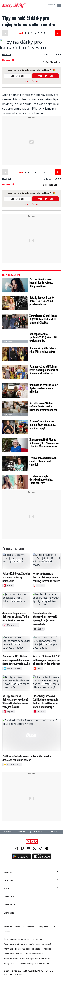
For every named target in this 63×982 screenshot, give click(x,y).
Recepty (54, 832)
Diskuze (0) (8, 60)
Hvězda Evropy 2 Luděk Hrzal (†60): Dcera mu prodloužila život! (41, 300)
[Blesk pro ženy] (14, 7)
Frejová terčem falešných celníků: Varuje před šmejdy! (43, 461)
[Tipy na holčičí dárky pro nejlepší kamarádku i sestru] (31, 47)
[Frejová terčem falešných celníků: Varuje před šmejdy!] (15, 463)
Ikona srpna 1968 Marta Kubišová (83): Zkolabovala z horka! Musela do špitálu (44, 442)
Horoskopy (38, 832)
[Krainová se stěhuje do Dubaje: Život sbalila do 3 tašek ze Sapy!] (15, 427)
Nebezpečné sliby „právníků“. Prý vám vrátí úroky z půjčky (43, 337)
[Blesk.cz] (32, 841)
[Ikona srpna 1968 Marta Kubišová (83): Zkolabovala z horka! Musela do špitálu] (15, 445)
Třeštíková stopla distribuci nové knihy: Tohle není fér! (41, 479)
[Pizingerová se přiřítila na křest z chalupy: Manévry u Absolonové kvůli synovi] (15, 372)
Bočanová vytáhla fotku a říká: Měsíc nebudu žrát (42, 350)
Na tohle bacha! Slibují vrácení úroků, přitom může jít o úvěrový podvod (43, 406)
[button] (59, 5)
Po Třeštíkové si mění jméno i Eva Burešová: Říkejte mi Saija (41, 282)
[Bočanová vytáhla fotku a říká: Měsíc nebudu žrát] (15, 354)
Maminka (7, 832)
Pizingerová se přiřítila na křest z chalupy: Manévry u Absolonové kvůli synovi (44, 369)
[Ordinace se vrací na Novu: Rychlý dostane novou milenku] (15, 390)
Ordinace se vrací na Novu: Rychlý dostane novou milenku (43, 388)
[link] (16, 848)
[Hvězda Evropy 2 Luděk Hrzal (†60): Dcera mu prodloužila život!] (15, 303)
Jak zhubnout (23, 832)
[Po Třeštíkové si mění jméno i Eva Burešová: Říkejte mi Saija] (15, 285)
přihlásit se (51, 5)
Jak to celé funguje (31, 81)
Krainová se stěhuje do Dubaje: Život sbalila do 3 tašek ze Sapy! (42, 424)
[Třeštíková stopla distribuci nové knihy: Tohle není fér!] (15, 482)
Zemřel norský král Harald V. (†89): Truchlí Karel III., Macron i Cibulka (43, 319)
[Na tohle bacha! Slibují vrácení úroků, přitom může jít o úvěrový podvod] (15, 408)
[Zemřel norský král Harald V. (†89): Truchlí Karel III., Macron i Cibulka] (15, 321)
